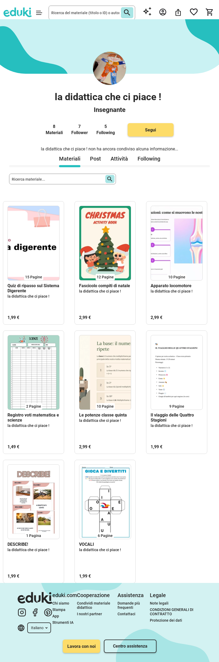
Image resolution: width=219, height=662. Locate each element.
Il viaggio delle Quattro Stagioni (172, 417)
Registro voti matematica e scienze (33, 417)
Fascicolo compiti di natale (104, 285)
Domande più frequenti (129, 605)
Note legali (159, 603)
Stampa (58, 610)
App (55, 616)
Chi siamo (60, 603)
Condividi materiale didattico (94, 605)
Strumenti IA (62, 622)
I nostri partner (89, 614)
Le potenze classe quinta (103, 415)
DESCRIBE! (17, 544)
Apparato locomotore (171, 285)
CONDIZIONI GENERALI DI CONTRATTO (172, 612)
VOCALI (86, 544)
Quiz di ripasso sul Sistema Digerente (33, 288)
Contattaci (126, 614)
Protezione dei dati (166, 620)
